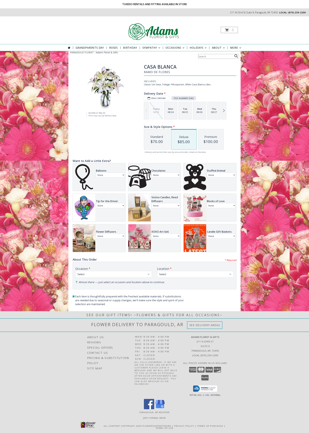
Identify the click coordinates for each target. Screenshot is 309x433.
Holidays (196, 47)
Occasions (173, 47)
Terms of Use (164, 428)
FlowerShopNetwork (156, 425)
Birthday (130, 47)
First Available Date (184, 98)
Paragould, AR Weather (154, 412)
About (217, 47)
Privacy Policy (184, 425)
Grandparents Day (90, 47)
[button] (229, 30)
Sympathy (149, 47)
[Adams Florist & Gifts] (154, 29)
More (234, 47)
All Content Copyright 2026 (123, 425)
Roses (113, 47)
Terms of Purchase (210, 425)
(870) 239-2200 (297, 12)
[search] (236, 56)
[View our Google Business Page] (160, 408)
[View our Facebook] (149, 408)
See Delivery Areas (204, 325)
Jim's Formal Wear (154, 417)
